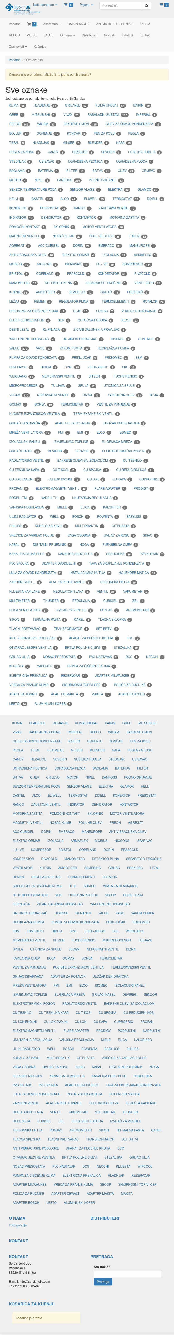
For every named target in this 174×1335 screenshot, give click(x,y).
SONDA (43, 404)
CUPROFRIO (151, 479)
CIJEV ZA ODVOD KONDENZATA (133, 123)
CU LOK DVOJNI (63, 479)
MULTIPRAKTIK (89, 525)
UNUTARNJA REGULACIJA (94, 497)
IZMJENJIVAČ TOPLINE (73, 441)
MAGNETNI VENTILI (26, 236)
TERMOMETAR (74, 404)
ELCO (103, 432)
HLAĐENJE (45, 105)
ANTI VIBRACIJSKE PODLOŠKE (34, 638)
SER (63, 320)
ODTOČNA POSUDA (95, 320)
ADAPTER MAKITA (67, 694)
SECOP (129, 320)
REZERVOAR (73, 675)
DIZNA (91, 395)
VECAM (18, 395)
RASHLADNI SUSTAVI (107, 114)
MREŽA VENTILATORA (29, 432)
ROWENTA (107, 516)
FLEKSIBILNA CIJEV (119, 544)
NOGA (87, 544)
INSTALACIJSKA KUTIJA (90, 572)
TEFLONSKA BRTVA (118, 582)
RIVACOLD (144, 273)
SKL (128, 367)
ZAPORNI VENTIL (24, 582)
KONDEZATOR (112, 273)
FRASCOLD (78, 273)
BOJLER (18, 133)
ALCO (67, 198)
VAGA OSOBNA (81, 535)
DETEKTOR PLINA (61, 282)
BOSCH (80, 516)
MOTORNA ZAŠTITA (126, 217)
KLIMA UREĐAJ (109, 105)
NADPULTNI (52, 497)
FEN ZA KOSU (106, 133)
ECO (132, 638)
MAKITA (100, 694)
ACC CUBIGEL (51, 245)
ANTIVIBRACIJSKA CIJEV (31, 254)
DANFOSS (68, 180)
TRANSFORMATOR (70, 628)
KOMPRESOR (137, 264)
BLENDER (97, 142)
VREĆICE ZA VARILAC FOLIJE (34, 535)
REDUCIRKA (118, 553)
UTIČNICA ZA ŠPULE (121, 385)
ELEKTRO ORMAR (78, 254)
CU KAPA (121, 479)
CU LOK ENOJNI (24, 479)
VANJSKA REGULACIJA (28, 507)
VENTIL (105, 591)
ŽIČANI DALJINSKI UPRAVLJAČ (98, 329)
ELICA (87, 507)
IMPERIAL (145, 114)
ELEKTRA (118, 189)
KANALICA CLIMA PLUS (29, 553)
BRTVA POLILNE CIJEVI (85, 647)
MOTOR (17, 180)
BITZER (97, 376)
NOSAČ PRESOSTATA (61, 656)
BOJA (156, 395)
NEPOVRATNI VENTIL (55, 395)
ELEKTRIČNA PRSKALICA (30, 675)
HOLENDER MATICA (137, 572)
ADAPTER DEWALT (25, 694)
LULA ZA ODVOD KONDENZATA (35, 572)
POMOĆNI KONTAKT (27, 226)
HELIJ (16, 198)
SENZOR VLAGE (84, 189)
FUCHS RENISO (128, 376)
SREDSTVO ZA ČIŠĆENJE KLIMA (36, 311)
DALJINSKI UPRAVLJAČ (82, 339)
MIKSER (71, 142)
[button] (45, 4)
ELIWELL (94, 198)
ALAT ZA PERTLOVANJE (70, 582)
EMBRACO (109, 245)
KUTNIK (18, 292)
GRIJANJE (76, 105)
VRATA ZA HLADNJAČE (141, 311)
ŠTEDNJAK (19, 161)
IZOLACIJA (114, 254)
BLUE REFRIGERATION (29, 320)
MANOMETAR (22, 282)
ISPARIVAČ (76, 264)
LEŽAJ (17, 301)
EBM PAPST (20, 367)
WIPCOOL (47, 666)
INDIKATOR (20, 217)
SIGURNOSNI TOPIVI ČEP (83, 684)
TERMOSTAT (125, 198)
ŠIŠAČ (150, 535)
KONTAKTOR (89, 217)
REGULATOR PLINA (76, 301)
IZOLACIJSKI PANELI (27, 441)
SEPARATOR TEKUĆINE (105, 282)
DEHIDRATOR (54, 217)
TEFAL (16, 142)
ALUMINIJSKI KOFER (52, 703)
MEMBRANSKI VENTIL (61, 376)
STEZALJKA (126, 647)
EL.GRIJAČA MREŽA (120, 441)
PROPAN (18, 488)
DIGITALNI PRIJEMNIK (52, 544)
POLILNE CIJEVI (104, 236)
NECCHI (154, 656)
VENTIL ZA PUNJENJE (116, 404)
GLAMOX (147, 189)
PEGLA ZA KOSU (24, 152)
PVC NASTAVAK (103, 656)
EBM (141, 357)
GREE (16, 114)
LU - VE (105, 264)
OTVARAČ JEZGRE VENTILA (32, 647)
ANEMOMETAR (139, 610)
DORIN (81, 245)
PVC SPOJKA (21, 563)
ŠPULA (86, 385)
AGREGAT (19, 245)
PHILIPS (17, 525)
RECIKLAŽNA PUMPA (115, 348)
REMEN (42, 301)
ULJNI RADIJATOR (25, 516)
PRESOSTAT (52, 208)
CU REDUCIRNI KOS (134, 469)
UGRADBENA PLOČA (134, 161)
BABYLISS (136, 516)
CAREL (81, 619)
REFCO (18, 123)
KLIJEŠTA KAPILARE (26, 591)
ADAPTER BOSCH (134, 694)
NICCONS (46, 264)
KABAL (16, 544)
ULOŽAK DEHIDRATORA (124, 423)
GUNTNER (148, 339)
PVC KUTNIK (151, 553)
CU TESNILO (135, 460)
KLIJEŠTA (18, 666)
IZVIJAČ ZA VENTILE (73, 610)
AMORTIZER (48, 292)
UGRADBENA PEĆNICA (87, 161)
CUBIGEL (113, 600)
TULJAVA (60, 385)
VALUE (18, 348)
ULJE (80, 311)
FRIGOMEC (116, 357)
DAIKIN (141, 105)
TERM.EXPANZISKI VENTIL (95, 413)
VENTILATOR (147, 282)
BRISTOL (18, 273)
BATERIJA (48, 170)
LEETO (17, 703)
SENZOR (84, 451)
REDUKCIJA (83, 600)
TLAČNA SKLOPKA (114, 619)
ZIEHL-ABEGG (100, 367)
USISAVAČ (49, 161)
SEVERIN (110, 152)
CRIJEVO (151, 170)
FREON (137, 236)
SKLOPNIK (63, 226)
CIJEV (125, 170)
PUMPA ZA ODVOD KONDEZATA (36, 357)
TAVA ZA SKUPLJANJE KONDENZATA (119, 563)
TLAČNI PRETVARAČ (27, 628)
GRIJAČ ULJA (21, 656)
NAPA (123, 142)
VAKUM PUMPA (74, 348)
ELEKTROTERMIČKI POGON (125, 451)
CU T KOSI (64, 469)
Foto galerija (18, 1225)
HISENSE (120, 339)
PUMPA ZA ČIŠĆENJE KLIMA (91, 666)
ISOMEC (127, 432)
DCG (131, 656)
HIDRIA (48, 367)
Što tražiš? (102, 1266)
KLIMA (17, 105)
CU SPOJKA (95, 469)
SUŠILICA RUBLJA (144, 152)
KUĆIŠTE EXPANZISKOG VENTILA (37, 413)
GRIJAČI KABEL (24, 451)
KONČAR (76, 133)
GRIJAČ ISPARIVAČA (27, 423)
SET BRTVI (106, 628)
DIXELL (155, 198)
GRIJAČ (109, 292)
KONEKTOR (20, 208)
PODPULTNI (20, 497)
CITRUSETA (123, 525)
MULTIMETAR (21, 600)
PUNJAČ (108, 610)
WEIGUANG (21, 376)
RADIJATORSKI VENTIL (28, 460)
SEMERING (80, 292)
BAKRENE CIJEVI (80, 123)
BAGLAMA (19, 170)
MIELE (64, 507)
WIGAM (46, 123)
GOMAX (17, 404)
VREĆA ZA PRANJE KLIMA (31, 684)
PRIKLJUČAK (84, 357)
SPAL (72, 367)
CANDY (55, 152)
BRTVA (100, 170)
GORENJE (47, 133)
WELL (56, 516)
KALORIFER (114, 507)
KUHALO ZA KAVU (50, 525)
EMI (82, 432)
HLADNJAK (43, 142)
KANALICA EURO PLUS (77, 553)
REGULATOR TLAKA (70, 591)
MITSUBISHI (43, 114)
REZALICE (82, 152)
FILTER (75, 170)
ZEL (137, 600)
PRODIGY (143, 488)
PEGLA (135, 133)
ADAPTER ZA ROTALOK (75, 423)
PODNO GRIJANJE (106, 180)
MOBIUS (18, 264)
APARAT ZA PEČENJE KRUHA (93, 638)
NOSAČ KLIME (66, 236)
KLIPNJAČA (54, 329)
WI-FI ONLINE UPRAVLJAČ (31, 339)
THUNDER (53, 600)
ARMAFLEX (145, 254)
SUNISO (104, 311)
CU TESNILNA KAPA (26, 469)
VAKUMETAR (135, 591)
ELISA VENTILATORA (28, 610)
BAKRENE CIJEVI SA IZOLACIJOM (85, 460)
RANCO (82, 208)
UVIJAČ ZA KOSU (119, 535)
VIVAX (71, 114)
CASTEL (41, 198)
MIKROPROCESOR (25, 385)
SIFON (16, 619)
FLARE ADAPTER (109, 488)
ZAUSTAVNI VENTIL (116, 208)
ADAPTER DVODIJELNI (61, 563)
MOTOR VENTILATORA (102, 226)
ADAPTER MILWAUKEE (114, 675)
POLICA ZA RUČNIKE (132, 684)
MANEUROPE (141, 245)
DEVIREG (57, 451)
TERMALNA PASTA (49, 619)
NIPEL (41, 180)
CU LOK (95, 479)
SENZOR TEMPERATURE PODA (35, 189)
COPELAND (47, 273)
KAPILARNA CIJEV (124, 395)
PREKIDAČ (137, 292)
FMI (63, 432)
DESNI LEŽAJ (21, 329)
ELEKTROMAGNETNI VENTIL (61, 488)
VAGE (43, 348)
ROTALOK (153, 301)
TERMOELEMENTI (118, 301)
